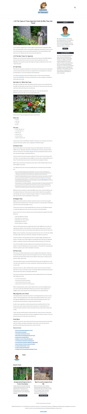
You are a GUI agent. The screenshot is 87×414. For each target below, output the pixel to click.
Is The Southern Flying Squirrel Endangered (24, 340)
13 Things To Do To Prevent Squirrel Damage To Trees (26, 349)
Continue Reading (22, 395)
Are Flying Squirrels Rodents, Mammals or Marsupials (26, 342)
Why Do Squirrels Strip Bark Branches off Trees (25, 335)
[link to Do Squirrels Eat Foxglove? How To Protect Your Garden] (22, 373)
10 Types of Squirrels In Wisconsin (22, 347)
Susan (24, 355)
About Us (65, 48)
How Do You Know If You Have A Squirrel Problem (25, 344)
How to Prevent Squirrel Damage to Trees (23, 330)
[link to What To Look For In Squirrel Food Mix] (43, 373)
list (33, 142)
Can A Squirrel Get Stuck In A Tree (22, 333)
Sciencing (21, 75)
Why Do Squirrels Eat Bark (20, 332)
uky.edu (31, 151)
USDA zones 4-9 (44, 178)
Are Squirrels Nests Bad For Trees (22, 345)
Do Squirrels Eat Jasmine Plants (21, 337)
